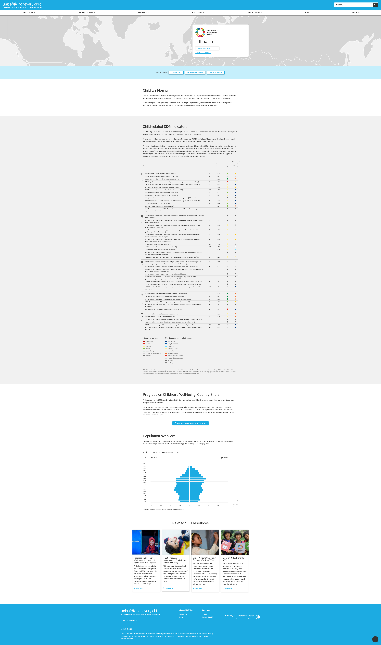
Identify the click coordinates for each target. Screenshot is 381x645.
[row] (191, 173)
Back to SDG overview (203, 53)
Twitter (204, 615)
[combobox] (353, 5)
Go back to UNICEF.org (129, 620)
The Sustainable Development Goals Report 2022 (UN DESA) (175, 560)
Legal (181, 617)
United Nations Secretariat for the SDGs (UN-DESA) (204, 559)
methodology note (194, 373)
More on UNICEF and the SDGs (233, 559)
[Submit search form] (356, 4)
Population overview (215, 72)
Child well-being (176, 72)
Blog (307, 12)
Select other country (204, 48)
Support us (206, 610)
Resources (142, 12)
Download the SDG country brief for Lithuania (191, 423)
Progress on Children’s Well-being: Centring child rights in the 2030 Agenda (145, 560)
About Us (356, 12)
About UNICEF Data (186, 610)
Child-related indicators (195, 72)
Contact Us (183, 615)
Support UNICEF (207, 617)
